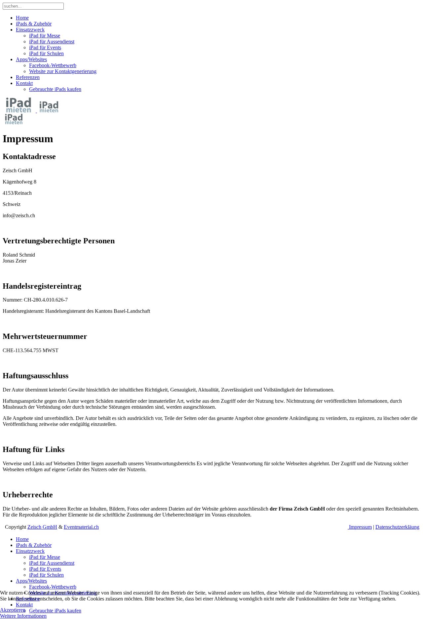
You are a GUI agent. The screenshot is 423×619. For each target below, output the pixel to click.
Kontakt (24, 83)
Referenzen (28, 77)
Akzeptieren (12, 610)
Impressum (360, 527)
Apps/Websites (31, 59)
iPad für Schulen (46, 53)
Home (22, 18)
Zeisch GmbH (42, 527)
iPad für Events (45, 47)
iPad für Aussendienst (51, 41)
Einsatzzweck (30, 29)
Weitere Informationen (23, 616)
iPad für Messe (44, 35)
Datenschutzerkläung (397, 527)
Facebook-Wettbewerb (52, 65)
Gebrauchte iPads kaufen (55, 89)
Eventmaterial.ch (81, 527)
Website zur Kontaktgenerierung (62, 71)
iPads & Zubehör (34, 23)
